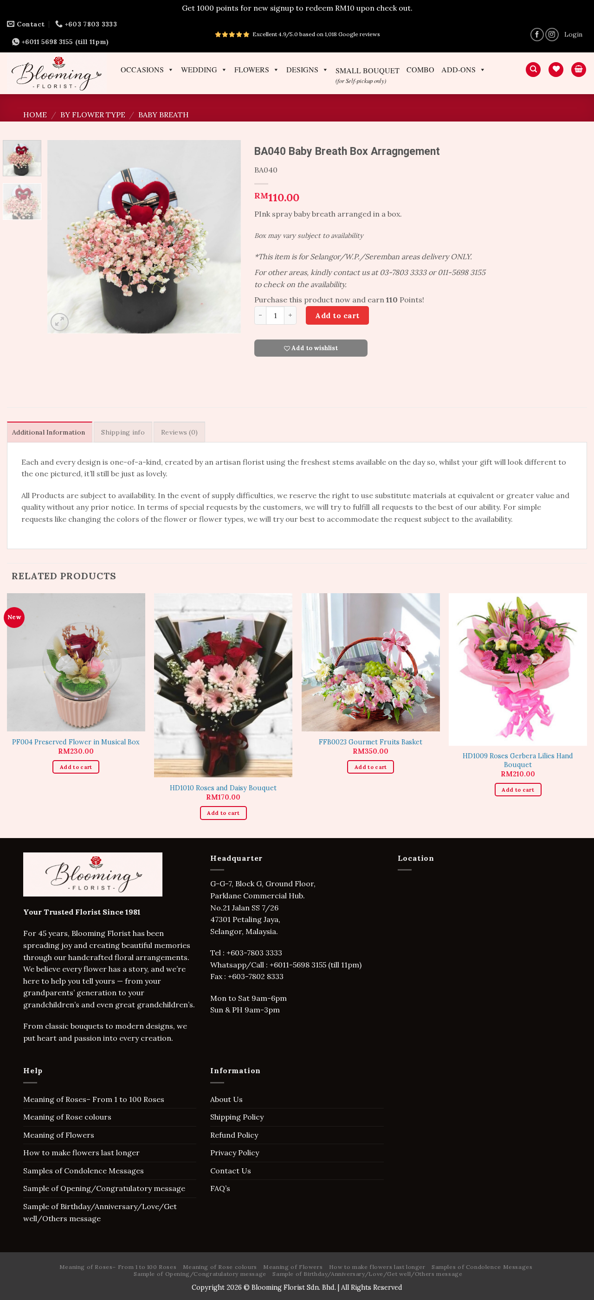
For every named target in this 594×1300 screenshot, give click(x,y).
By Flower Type (92, 114)
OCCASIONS (142, 69)
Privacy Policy (234, 1152)
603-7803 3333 (257, 952)
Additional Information (48, 432)
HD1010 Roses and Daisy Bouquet (223, 788)
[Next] (225, 237)
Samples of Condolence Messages (83, 1170)
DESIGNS (302, 69)
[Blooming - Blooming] (57, 73)
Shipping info (123, 432)
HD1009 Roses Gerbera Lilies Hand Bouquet (518, 760)
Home (35, 114)
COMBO (420, 69)
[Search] (533, 69)
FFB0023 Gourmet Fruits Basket (370, 742)
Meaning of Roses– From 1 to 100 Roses (93, 1099)
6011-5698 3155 (300, 964)
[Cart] (578, 69)
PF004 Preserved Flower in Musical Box (76, 742)
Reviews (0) (179, 432)
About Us (226, 1099)
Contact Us (230, 1170)
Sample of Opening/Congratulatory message (104, 1188)
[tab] (49, 432)
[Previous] (63, 237)
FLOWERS (251, 69)
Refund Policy (234, 1135)
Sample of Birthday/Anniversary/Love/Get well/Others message (100, 1212)
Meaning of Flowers (58, 1135)
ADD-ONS (458, 69)
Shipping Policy (237, 1116)
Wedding (199, 69)
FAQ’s (220, 1188)
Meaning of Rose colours (67, 1116)
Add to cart (337, 315)
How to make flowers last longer (81, 1152)
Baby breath (163, 114)
